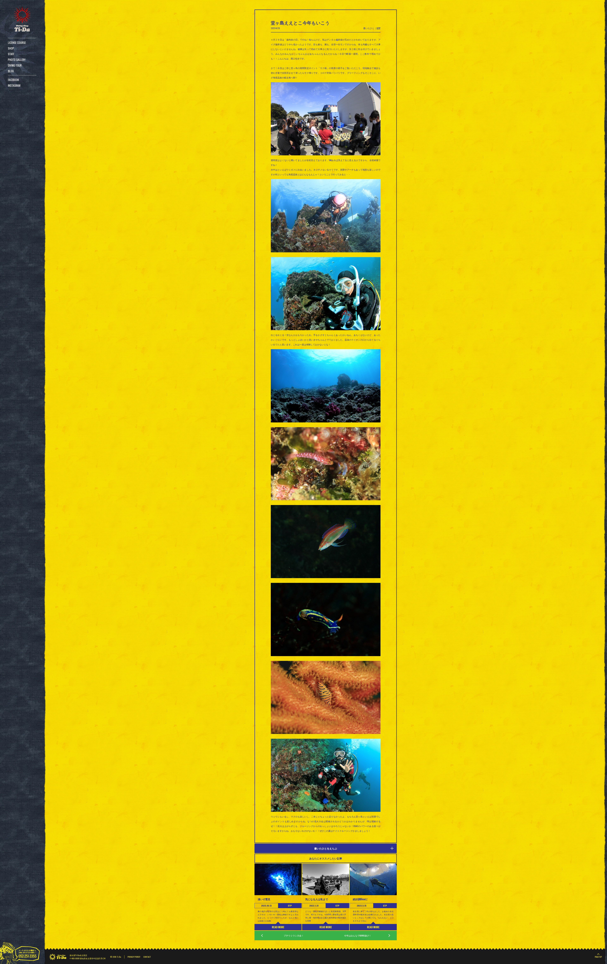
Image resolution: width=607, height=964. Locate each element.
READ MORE (278, 927)
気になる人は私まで (316, 899)
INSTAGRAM (14, 85)
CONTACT (147, 956)
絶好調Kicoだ (360, 899)
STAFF (11, 54)
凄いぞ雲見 (264, 899)
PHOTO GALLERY (16, 59)
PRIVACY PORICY (134, 956)
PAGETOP (598, 956)
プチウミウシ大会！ (294, 935)
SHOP (11, 48)
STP (378, 28)
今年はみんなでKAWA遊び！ (357, 935)
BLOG (11, 71)
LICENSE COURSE (17, 42)
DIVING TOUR (15, 65)
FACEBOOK (13, 79)
